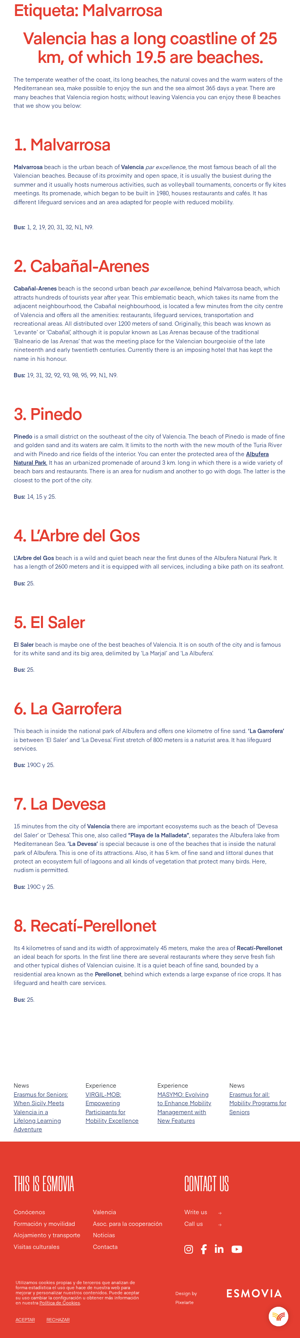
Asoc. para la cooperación (127, 1223)
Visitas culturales (36, 1247)
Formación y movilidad (44, 1223)
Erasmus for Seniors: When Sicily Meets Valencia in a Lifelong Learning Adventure (41, 1111)
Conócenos (29, 1212)
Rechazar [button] (58, 1319)
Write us (195, 1212)
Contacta (105, 1247)
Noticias (104, 1235)
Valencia (104, 1212)
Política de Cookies (59, 1302)
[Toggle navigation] (279, 23)
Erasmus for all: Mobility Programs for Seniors (257, 1103)
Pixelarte (184, 1302)
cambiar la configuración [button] (56, 1298)
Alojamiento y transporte (47, 1235)
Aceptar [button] (25, 1319)
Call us (193, 1223)
